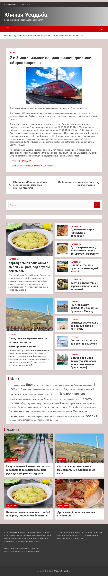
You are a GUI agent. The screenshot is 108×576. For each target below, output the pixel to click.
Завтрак (59, 389)
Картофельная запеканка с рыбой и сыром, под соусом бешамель (29, 267)
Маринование (15, 399)
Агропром (12, 460)
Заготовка (13, 259)
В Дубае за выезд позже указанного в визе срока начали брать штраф (83, 362)
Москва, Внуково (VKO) (35, 166)
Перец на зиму (51, 403)
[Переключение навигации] (8, 29)
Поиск (97, 205)
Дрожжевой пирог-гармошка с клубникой (82, 232)
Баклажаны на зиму (16, 385)
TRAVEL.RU (25, 161)
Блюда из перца (65, 385)
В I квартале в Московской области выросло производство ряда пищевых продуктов (30, 185)
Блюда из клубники (49, 385)
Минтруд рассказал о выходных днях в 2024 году (84, 326)
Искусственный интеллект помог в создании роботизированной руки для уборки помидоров (28, 470)
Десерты (50, 389)
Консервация (72, 394)
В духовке (26, 389)
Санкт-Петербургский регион (59, 412)
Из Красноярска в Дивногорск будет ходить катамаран (76, 183)
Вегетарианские (39, 389)
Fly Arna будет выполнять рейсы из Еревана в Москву (84, 308)
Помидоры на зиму (73, 403)
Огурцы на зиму (34, 403)
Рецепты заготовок (56, 407)
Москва (20, 166)
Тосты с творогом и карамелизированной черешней (84, 286)
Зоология (27, 394)
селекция (12, 420)
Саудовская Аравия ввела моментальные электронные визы (27, 342)
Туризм (14, 52)
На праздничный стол (69, 399)
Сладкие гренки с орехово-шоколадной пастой (84, 268)
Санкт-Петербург (38, 412)
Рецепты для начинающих (30, 407)
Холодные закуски (33, 416)
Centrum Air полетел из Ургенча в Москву (83, 342)
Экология (49, 416)
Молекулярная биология (33, 399)
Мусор (55, 399)
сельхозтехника (25, 420)
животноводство (76, 416)
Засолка (14, 394)
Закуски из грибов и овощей (79, 389)
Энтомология (61, 417)
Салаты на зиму (18, 411)
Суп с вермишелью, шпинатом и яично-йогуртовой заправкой (84, 250)
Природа (91, 403)
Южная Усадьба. (26, 14)
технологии (43, 420)
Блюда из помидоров (83, 385)
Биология (33, 384)
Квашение (54, 395)
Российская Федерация (82, 407)
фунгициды (54, 420)
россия (50, 166)
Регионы (12, 407)
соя (35, 420)
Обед (23, 403)
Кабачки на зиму (42, 395)
